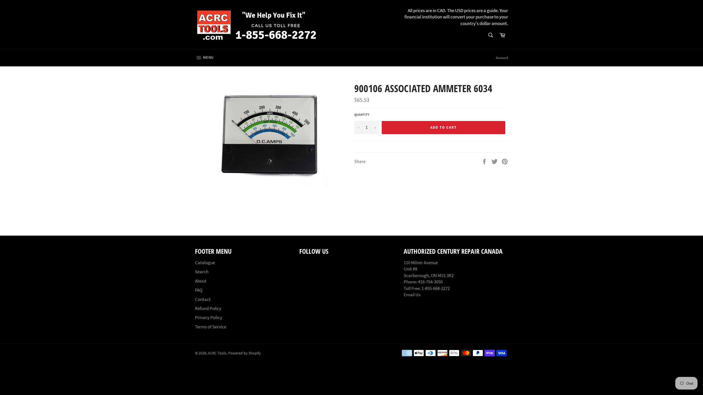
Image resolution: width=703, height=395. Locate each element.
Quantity (361, 114)
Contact (203, 299)
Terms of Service (210, 327)
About (201, 281)
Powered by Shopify (244, 353)
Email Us (412, 295)
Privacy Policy (208, 317)
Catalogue (205, 262)
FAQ (198, 290)
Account (502, 57)
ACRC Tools (217, 353)
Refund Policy (208, 308)
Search (201, 272)
